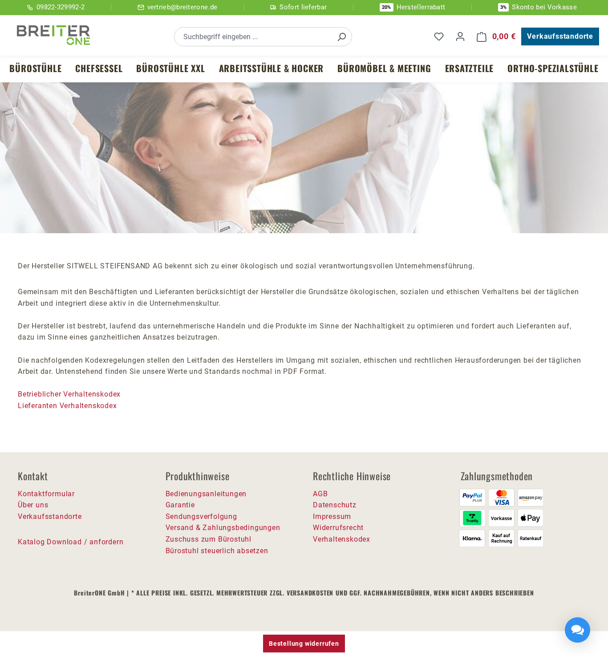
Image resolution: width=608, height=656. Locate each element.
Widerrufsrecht (338, 527)
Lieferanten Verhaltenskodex (67, 405)
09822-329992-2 (60, 7)
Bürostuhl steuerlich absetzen (217, 551)
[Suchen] (341, 37)
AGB (320, 494)
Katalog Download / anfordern (70, 542)
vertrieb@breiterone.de (182, 7)
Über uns (33, 505)
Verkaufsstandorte (560, 36)
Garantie (180, 505)
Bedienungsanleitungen (206, 494)
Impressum (332, 516)
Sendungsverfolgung (201, 516)
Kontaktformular (46, 494)
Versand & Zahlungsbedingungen (223, 527)
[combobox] (253, 37)
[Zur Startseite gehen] (53, 35)
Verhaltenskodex (341, 539)
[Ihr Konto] (460, 36)
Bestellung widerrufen (304, 643)
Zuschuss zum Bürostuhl (209, 539)
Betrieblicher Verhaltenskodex (70, 394)
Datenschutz (335, 505)
